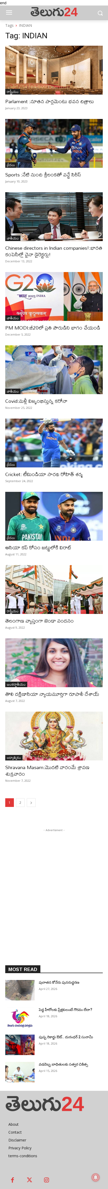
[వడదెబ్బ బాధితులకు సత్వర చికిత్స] (20, 1072)
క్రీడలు (11, 165)
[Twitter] (29, 1180)
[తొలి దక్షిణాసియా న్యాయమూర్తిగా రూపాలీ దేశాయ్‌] (54, 662)
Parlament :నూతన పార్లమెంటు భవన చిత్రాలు (49, 101)
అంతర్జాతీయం (16, 684)
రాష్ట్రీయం (13, 92)
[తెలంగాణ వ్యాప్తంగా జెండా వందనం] (54, 589)
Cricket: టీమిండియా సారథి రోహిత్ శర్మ (44, 474)
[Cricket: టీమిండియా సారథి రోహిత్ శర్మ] (54, 443)
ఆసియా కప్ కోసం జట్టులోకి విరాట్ (38, 547)
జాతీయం (13, 238)
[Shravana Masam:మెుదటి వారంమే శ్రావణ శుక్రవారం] (54, 736)
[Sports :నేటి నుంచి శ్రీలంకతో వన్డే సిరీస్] (54, 143)
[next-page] (31, 802)
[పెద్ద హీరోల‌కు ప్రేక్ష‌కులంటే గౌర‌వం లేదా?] (20, 1017)
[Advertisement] (54, 887)
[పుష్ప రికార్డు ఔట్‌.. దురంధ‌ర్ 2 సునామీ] (20, 1045)
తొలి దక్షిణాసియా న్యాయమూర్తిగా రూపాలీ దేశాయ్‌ (52, 694)
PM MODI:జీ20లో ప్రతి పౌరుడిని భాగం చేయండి (52, 327)
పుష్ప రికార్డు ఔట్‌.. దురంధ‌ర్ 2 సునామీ (66, 1037)
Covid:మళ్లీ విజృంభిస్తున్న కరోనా (36, 401)
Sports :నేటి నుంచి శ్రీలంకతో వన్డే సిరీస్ (43, 174)
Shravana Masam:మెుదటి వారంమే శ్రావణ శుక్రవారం (47, 770)
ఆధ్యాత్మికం (14, 757)
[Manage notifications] (95, 1177)
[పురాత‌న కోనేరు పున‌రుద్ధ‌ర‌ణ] (20, 990)
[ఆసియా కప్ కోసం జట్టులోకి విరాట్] (54, 516)
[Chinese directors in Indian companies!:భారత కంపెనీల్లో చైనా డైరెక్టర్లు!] (54, 216)
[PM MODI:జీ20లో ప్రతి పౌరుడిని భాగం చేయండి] (54, 296)
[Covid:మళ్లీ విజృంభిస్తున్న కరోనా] (54, 369)
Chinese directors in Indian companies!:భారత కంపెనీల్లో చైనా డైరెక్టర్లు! (53, 251)
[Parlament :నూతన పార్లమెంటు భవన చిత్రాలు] (54, 70)
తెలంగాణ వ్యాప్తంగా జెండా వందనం (39, 621)
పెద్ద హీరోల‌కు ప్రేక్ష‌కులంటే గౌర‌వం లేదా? (66, 1010)
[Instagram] (46, 1180)
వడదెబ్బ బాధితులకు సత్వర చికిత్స (63, 1064)
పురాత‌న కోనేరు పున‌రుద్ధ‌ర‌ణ (59, 982)
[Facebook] (12, 1180)
